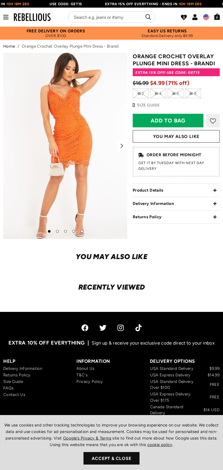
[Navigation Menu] (5, 17)
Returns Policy (147, 216)
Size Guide (13, 381)
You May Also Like (176, 136)
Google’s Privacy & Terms (87, 438)
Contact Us (14, 394)
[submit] (147, 17)
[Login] (194, 17)
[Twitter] (102, 327)
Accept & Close (111, 458)
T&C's (82, 375)
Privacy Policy (89, 381)
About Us (85, 368)
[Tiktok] (138, 327)
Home (9, 46)
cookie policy (159, 444)
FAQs (8, 388)
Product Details (148, 190)
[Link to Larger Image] (65, 146)
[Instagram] (121, 327)
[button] (217, 17)
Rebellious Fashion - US (32, 17)
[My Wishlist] (184, 17)
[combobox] (111, 17)
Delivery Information (153, 203)
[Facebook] (84, 327)
